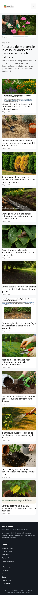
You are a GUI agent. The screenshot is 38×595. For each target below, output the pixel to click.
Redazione (5, 574)
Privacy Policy (6, 580)
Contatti (4, 577)
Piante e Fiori (6, 558)
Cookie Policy (6, 583)
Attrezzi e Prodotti (8, 548)
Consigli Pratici (7, 551)
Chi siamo (5, 571)
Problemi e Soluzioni (8, 561)
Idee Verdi (5, 555)
